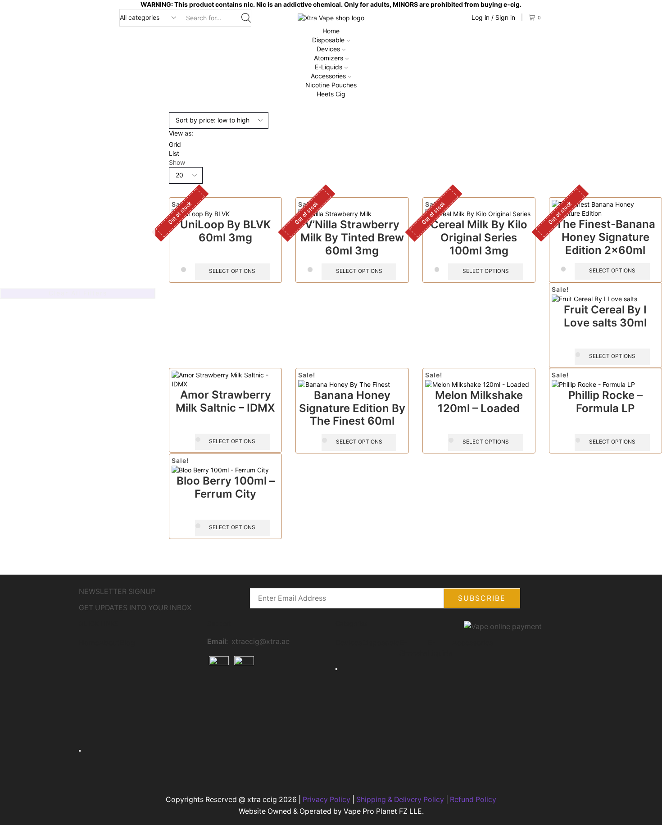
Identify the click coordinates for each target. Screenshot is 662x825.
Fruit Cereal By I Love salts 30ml (605, 316)
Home (331, 31)
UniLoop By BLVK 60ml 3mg (225, 231)
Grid (175, 144)
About (109, 643)
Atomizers (328, 58)
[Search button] (246, 17)
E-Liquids (328, 67)
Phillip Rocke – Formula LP (605, 402)
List (174, 153)
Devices (328, 49)
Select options (232, 270)
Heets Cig (331, 94)
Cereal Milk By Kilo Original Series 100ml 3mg (479, 237)
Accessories (328, 76)
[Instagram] (242, 696)
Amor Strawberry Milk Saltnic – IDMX (225, 401)
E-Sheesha (413, 648)
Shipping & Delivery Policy (400, 799)
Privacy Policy (326, 799)
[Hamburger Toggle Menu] (80, 751)
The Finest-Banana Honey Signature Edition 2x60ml (605, 237)
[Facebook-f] (218, 696)
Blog (127, 643)
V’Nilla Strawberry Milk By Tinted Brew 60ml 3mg (352, 237)
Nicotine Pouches (331, 85)
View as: (181, 133)
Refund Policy (473, 799)
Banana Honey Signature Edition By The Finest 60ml (352, 408)
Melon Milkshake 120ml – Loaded (479, 402)
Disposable (328, 40)
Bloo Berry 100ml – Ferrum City (226, 487)
